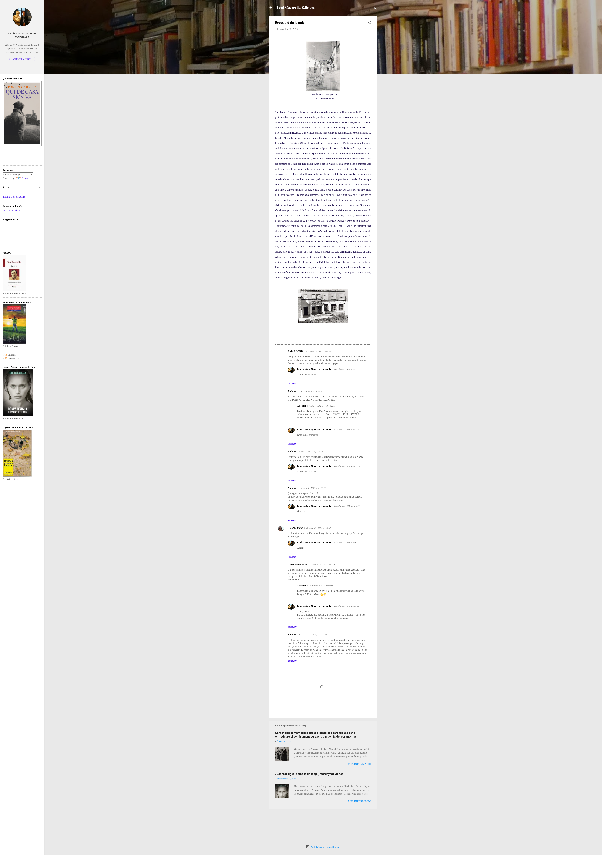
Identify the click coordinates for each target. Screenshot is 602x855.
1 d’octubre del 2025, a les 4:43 (317, 351)
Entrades (11, 354)
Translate (25, 178)
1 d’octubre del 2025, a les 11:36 (346, 369)
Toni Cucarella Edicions (295, 7)
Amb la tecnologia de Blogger (325, 846)
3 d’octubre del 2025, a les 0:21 (345, 542)
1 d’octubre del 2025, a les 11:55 (312, 488)
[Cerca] (375, 8)
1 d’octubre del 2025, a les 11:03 (321, 405)
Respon (292, 383)
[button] (369, 23)
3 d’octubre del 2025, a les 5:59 (320, 585)
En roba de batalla (11, 210)
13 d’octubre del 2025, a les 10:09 (312, 634)
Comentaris (13, 358)
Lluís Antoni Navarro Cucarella (314, 369)
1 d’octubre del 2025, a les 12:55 (346, 506)
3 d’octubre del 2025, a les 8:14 (345, 606)
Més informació (359, 764)
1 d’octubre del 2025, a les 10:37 (312, 451)
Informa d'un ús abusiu (14, 196)
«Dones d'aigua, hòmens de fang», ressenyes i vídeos (309, 774)
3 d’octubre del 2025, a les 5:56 (321, 564)
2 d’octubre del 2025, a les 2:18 (317, 528)
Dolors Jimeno (295, 527)
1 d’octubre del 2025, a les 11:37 (346, 429)
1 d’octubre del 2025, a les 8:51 (311, 391)
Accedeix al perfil (22, 59)
